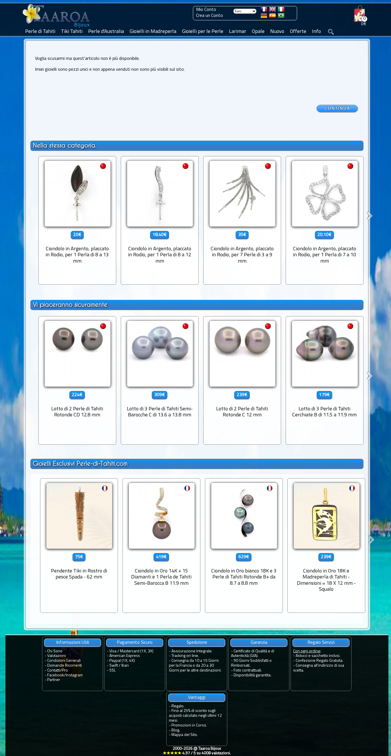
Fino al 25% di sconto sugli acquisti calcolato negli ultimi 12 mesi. (195, 716)
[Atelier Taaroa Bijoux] (56, 27)
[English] (272, 10)
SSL (112, 670)
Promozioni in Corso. (189, 725)
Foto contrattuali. (248, 670)
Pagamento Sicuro (135, 642)
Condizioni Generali (64, 661)
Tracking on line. (185, 656)
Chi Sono (54, 651)
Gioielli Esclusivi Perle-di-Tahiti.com (80, 463)
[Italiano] (281, 10)
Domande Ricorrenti (64, 666)
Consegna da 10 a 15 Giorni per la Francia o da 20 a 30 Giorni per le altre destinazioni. (195, 666)
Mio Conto (206, 9)
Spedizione (197, 642)
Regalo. (177, 706)
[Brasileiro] (281, 16)
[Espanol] (272, 16)
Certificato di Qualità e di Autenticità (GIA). (252, 653)
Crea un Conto (209, 15)
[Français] (264, 10)
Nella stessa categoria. (64, 145)
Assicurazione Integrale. (191, 651)
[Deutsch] (264, 16)
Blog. (175, 730)
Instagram (74, 675)
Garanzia (259, 642)
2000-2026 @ (197, 751)
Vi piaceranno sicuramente (70, 304)
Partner (53, 680)
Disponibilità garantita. (252, 675)
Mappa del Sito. (184, 735)
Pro (65, 670)
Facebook (55, 675)
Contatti (53, 670)
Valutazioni (56, 656)
